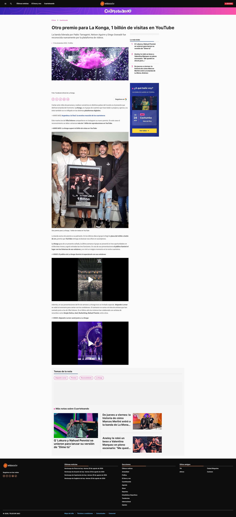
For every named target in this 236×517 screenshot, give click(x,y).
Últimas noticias (23, 4)
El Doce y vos (36, 4)
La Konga (99, 378)
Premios (74, 378)
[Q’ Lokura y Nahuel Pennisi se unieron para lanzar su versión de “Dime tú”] (76, 425)
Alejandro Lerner (61, 378)
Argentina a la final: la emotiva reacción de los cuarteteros (83, 116)
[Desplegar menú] (4, 4)
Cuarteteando (49, 4)
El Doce (54, 20)
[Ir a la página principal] (107, 3)
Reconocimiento (86, 378)
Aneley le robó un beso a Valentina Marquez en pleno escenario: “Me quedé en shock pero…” (145, 57)
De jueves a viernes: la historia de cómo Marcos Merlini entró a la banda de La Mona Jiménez (144, 69)
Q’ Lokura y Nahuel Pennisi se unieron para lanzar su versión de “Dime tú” (145, 46)
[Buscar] (11, 3)
